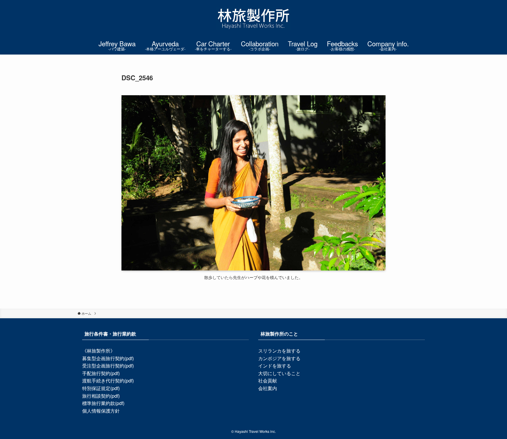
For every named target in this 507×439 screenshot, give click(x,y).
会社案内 (267, 388)
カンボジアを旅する (279, 358)
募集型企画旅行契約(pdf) (108, 358)
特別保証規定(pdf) (101, 388)
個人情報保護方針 (101, 410)
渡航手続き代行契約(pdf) (108, 380)
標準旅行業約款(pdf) (103, 403)
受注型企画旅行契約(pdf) (108, 365)
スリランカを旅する (279, 350)
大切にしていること (279, 373)
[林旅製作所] (253, 18)
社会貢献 (267, 380)
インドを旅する (274, 365)
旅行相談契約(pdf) (101, 395)
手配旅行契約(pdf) (101, 373)
